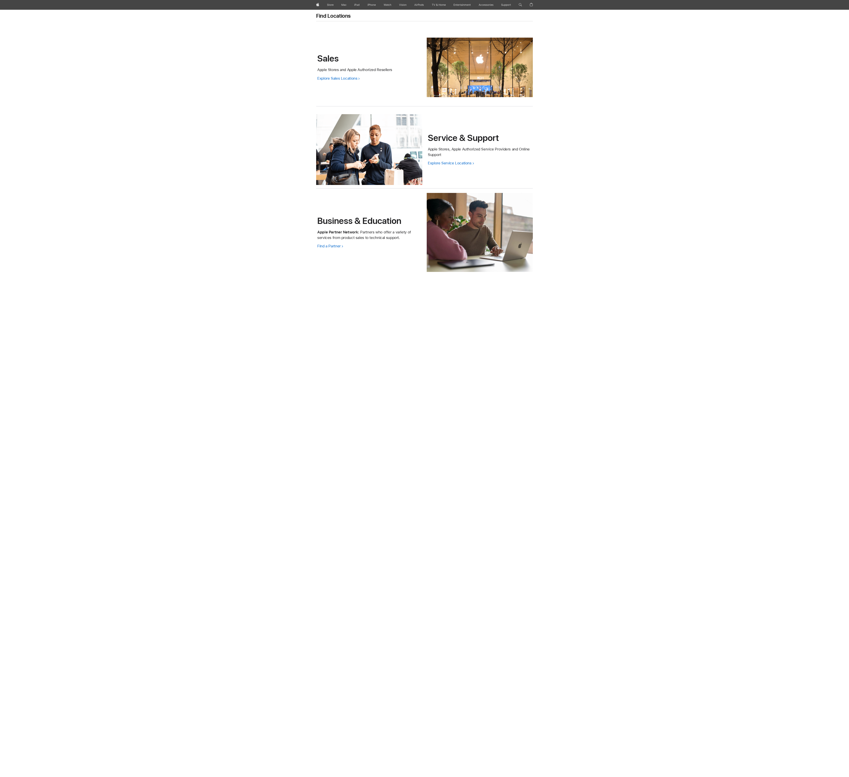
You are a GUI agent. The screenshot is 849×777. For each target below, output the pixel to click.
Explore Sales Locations (337, 78)
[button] (520, 5)
